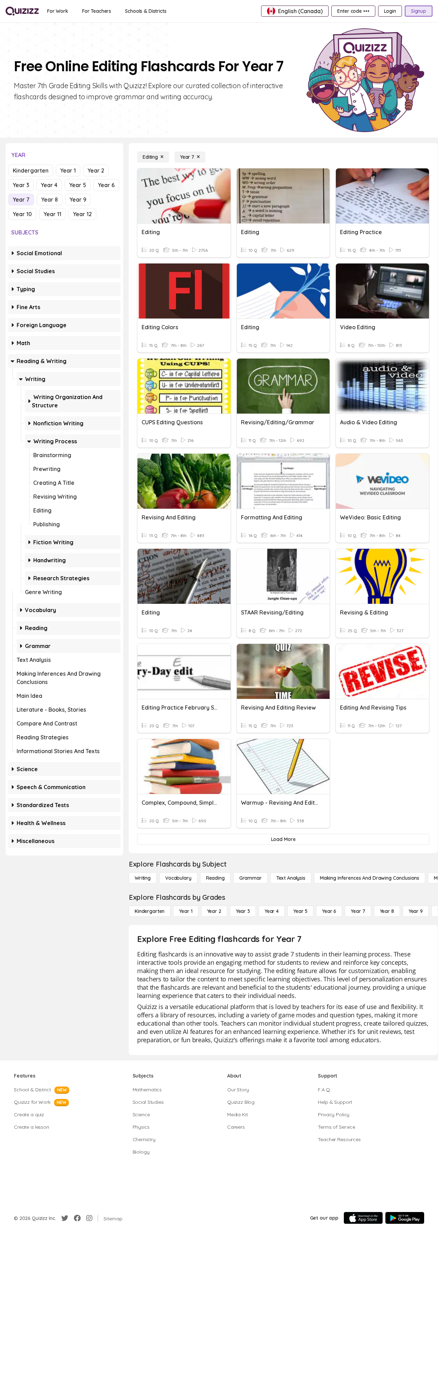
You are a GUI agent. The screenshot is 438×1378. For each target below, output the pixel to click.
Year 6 (106, 185)
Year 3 (21, 185)
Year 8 (49, 199)
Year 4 (49, 185)
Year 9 (78, 199)
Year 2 (96, 170)
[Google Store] (404, 1218)
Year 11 (52, 214)
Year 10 (22, 214)
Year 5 (77, 185)
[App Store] (363, 1218)
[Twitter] (64, 1218)
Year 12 (82, 214)
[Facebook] (77, 1218)
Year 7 (21, 199)
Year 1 (68, 170)
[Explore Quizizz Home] (22, 11)
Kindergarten (30, 170)
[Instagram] (89, 1218)
